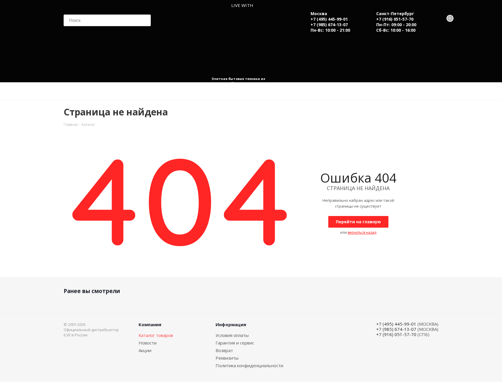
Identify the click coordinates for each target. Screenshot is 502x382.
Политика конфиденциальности (249, 365)
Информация (231, 324)
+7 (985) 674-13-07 (329, 24)
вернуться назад (362, 232)
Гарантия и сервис (235, 343)
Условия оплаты (232, 335)
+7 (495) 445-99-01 (329, 19)
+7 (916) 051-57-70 (394, 19)
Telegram (432, 348)
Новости (148, 343)
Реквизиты (227, 358)
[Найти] (144, 20)
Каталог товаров (156, 335)
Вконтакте (418, 348)
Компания (150, 324)
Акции (145, 350)
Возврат (224, 350)
